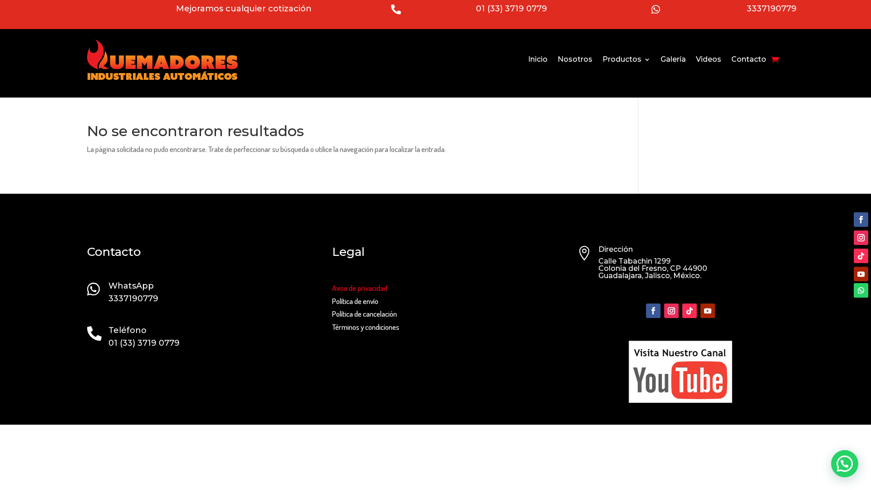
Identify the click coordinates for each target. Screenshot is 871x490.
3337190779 (772, 9)
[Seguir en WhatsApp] (861, 290)
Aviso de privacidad (359, 288)
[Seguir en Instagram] (861, 237)
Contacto (748, 59)
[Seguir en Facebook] (861, 219)
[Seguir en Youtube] (861, 274)
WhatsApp (131, 286)
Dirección (615, 249)
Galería (673, 59)
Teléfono (127, 330)
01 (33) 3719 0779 (511, 9)
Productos (621, 59)
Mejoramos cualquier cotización (244, 9)
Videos (708, 59)
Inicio (538, 59)
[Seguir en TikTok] (861, 256)
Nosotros (575, 59)
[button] (844, 463)
